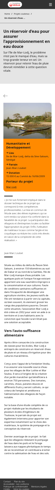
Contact (7, 481)
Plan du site (19, 481)
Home (7, 13)
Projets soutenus (21, 13)
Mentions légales (39, 486)
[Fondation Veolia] (15, 4)
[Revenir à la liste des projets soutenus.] (5, 96)
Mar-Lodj (11, 187)
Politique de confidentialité (16, 486)
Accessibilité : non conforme (16, 484)
